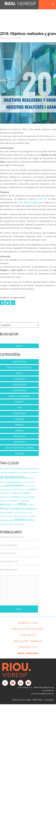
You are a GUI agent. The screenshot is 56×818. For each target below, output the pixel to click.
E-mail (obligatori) (8, 545)
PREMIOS (19, 424)
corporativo (31, 482)
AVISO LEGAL (37, 700)
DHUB (2, 486)
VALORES (19, 453)
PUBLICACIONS (6, 512)
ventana (24, 516)
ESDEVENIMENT (14, 485)
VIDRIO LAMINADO (6, 524)
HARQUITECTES (5, 497)
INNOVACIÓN (19, 413)
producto (30, 505)
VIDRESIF (20, 520)
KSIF (8, 501)
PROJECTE (6, 508)
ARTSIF (19, 373)
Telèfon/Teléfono (8, 553)
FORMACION (16, 493)
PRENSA (19, 430)
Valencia (10, 516)
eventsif (3, 493)
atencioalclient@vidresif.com (42, 693)
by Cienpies (49, 700)
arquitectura (12, 477)
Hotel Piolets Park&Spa (29, 202)
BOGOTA (3, 482)
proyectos (30, 508)
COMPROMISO (19, 390)
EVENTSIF (19, 401)
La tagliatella (24, 501)
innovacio (16, 496)
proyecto (18, 508)
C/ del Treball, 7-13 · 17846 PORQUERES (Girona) (36, 687)
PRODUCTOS (19, 436)
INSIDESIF (19, 419)
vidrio (30, 520)
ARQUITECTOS (19, 361)
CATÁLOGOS (19, 379)
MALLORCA (6, 504)
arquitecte (35, 472)
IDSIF (19, 407)
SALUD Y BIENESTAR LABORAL (19, 447)
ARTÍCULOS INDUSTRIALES (19, 367)
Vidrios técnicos (18, 524)
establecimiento (5, 490)
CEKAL (24, 482)
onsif (14, 505)
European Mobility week (20, 490)
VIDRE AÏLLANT (6, 520)
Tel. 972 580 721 (48, 690)
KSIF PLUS (14, 501)
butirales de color (14, 482)
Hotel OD (42, 199)
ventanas (32, 516)
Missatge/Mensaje (9, 569)
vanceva (17, 516)
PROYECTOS (19, 442)
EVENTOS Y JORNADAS (19, 396)
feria (9, 493)
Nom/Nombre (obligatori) (12, 537)
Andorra (26, 472)
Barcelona (30, 478)
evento (33, 489)
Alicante (19, 472)
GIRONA (26, 493)
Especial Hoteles (30, 486)
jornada (24, 497)
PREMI (21, 504)
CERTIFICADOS (19, 384)
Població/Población (9, 561)
